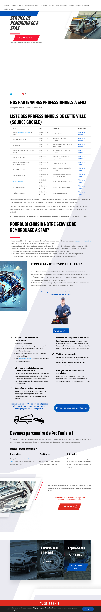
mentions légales (12, 610)
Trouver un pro (16, 5)
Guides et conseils (31, 5)
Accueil (6, 5)
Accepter (88, 609)
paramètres (44, 608)
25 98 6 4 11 (62, 330)
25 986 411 (78, 555)
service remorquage (23, 132)
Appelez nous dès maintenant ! (73, 408)
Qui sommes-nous (47, 5)
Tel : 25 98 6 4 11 (26, 38)
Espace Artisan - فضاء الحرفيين (79, 5)
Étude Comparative (22, 9)
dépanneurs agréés (25, 359)
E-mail (49, 561)
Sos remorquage (18, 181)
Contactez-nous (61, 5)
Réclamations (8, 9)
